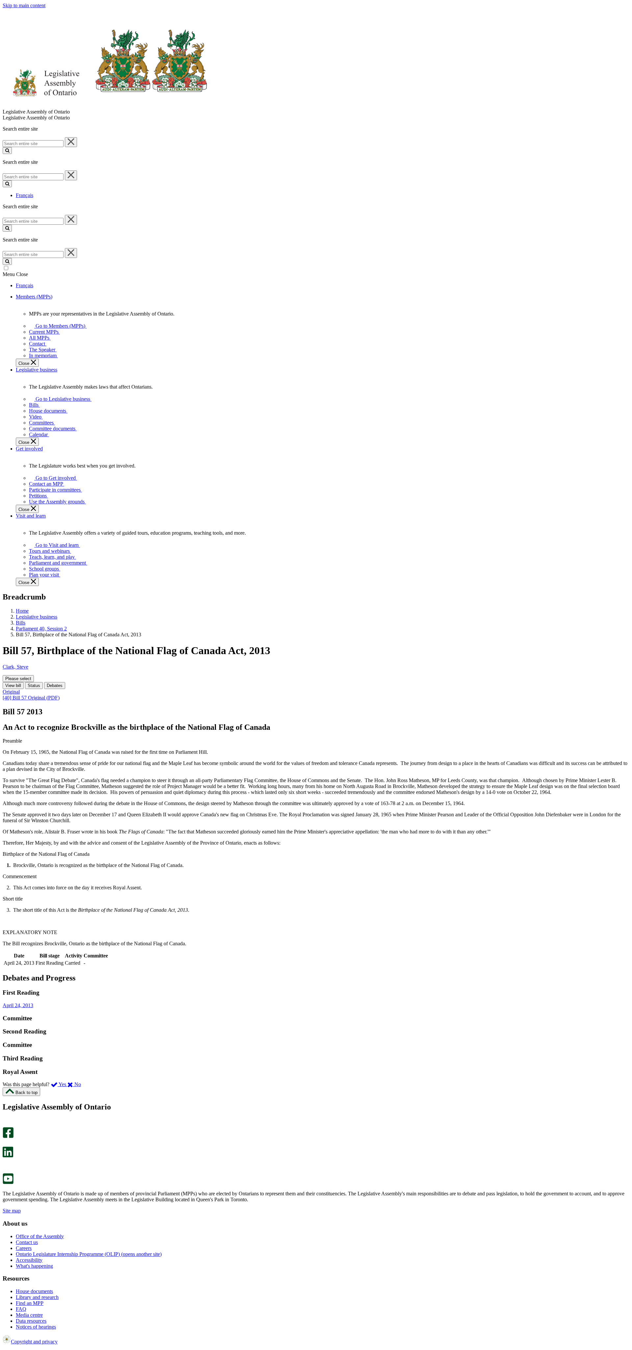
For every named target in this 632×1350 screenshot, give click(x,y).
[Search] (7, 150)
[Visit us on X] (6, 1143)
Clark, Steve (15, 667)
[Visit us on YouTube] (8, 1182)
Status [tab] (34, 685)
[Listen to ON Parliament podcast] (6, 1164)
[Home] (105, 106)
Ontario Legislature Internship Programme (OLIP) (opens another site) (89, 1254)
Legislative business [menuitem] (36, 369)
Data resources (31, 1321)
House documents (34, 1291)
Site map (12, 1210)
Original (11, 692)
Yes (62, 1084)
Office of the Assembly (40, 1236)
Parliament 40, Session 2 (41, 628)
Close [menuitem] (24, 363)
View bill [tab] (13, 685)
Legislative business (36, 617)
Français (24, 195)
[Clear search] (71, 142)
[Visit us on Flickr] (6, 1170)
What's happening (34, 1266)
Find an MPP (29, 1303)
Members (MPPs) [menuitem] (34, 296)
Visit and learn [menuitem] (31, 516)
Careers (24, 1248)
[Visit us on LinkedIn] (8, 1156)
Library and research (37, 1297)
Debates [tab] (55, 685)
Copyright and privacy (34, 1341)
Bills (20, 622)
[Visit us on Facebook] (8, 1136)
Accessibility (29, 1260)
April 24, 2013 (18, 1005)
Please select (18, 678)
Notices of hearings (36, 1327)
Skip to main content (24, 5)
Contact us (27, 1242)
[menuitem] (59, 326)
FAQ (21, 1309)
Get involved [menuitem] (29, 448)
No (77, 1084)
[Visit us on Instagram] (6, 1124)
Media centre (29, 1315)
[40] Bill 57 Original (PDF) (31, 697)
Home (22, 611)
